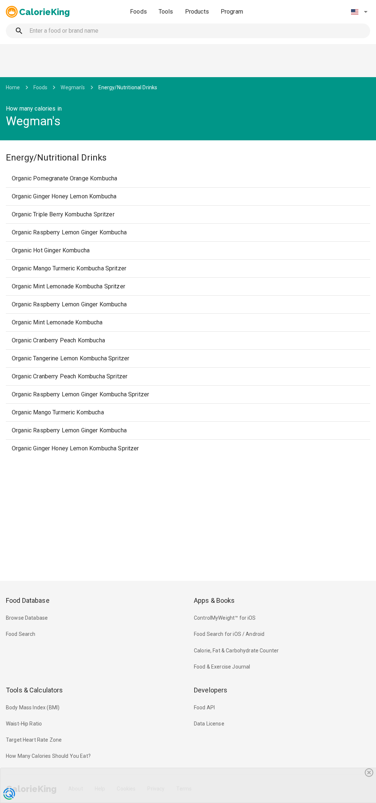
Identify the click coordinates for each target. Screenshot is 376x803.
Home (13, 87)
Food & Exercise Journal (222, 667)
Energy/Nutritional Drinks (128, 87)
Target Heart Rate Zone (34, 740)
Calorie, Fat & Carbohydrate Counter (236, 650)
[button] (359, 12)
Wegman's (73, 87)
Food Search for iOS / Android (229, 634)
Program (232, 11)
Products (197, 11)
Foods (138, 11)
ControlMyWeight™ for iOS (225, 618)
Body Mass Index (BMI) (32, 707)
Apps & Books (214, 600)
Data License (209, 724)
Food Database (28, 600)
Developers (210, 690)
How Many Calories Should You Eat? (48, 756)
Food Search (21, 634)
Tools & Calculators (34, 690)
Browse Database (27, 618)
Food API (204, 707)
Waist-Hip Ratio (24, 724)
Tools (166, 11)
